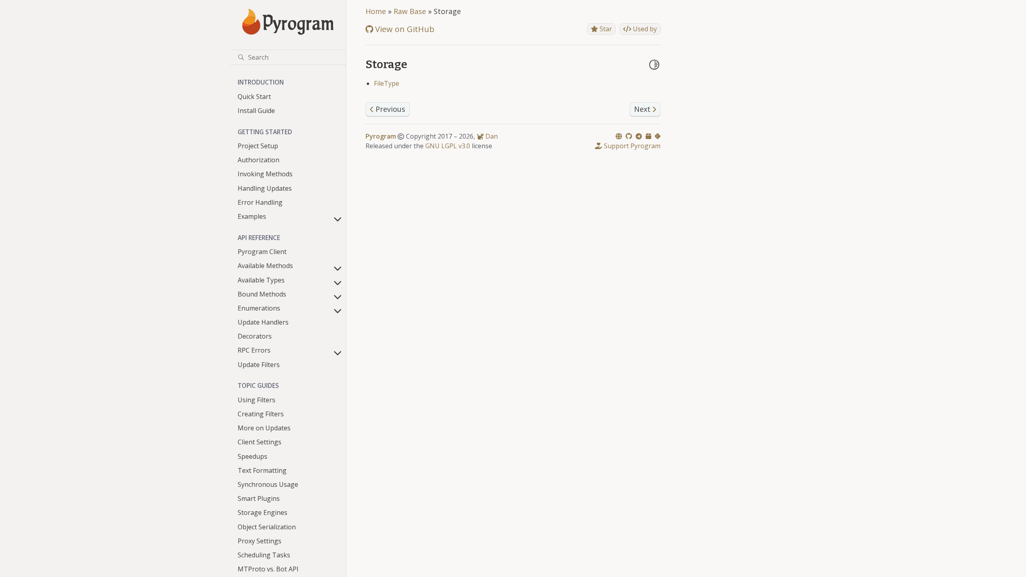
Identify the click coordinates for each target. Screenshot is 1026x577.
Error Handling (260, 202)
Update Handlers (263, 322)
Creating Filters (261, 414)
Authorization (258, 159)
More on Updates (264, 428)
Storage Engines (262, 512)
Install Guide (256, 110)
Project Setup (258, 145)
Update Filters (259, 364)
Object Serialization (267, 527)
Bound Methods (262, 294)
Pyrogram (381, 136)
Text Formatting (262, 470)
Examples (252, 216)
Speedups (252, 456)
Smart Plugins (259, 498)
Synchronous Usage (268, 484)
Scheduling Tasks (264, 555)
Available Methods (265, 265)
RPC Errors (254, 350)
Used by (644, 28)
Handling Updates (265, 188)
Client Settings (259, 442)
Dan (491, 136)
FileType (386, 83)
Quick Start (254, 96)
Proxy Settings (259, 541)
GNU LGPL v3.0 (447, 145)
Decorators (255, 336)
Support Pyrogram (631, 145)
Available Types (261, 280)
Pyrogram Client (262, 251)
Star (605, 28)
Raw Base (410, 11)
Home (376, 11)
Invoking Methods (265, 173)
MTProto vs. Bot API (268, 569)
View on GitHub (403, 29)
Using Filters (256, 399)
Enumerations (259, 308)
